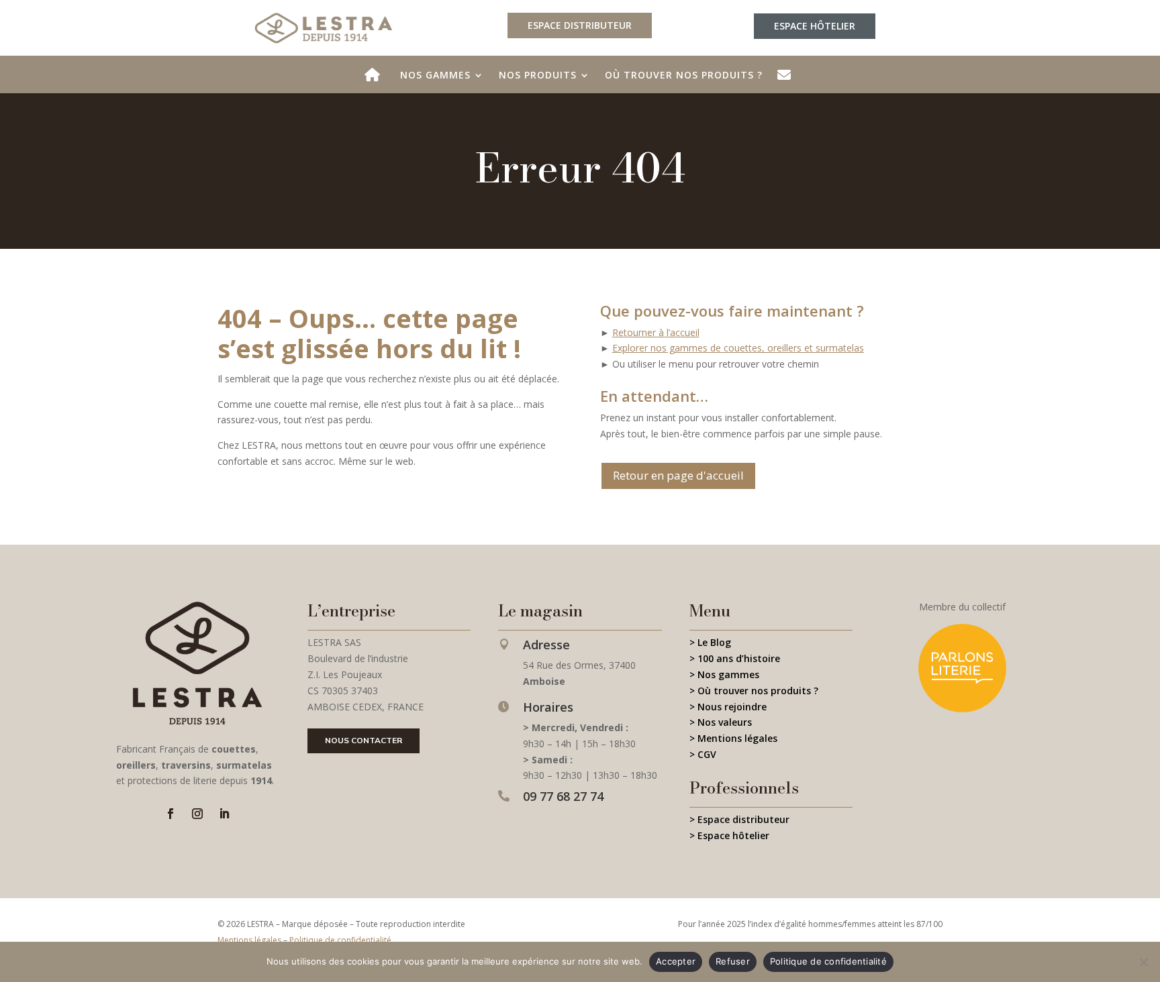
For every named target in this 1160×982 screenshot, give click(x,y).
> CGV (702, 754)
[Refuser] (1143, 962)
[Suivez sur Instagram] (197, 813)
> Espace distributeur (739, 819)
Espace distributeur (580, 25)
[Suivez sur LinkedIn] (224, 813)
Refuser (733, 961)
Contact (786, 80)
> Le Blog (710, 642)
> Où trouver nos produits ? (753, 690)
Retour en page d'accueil (678, 475)
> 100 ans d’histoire (734, 658)
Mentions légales (249, 940)
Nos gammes (435, 75)
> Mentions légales (733, 738)
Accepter (675, 961)
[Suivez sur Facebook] (170, 813)
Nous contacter (363, 740)
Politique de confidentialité (340, 940)
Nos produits (538, 75)
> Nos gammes (724, 674)
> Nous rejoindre (728, 706)
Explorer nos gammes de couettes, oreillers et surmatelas (738, 347)
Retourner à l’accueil (655, 332)
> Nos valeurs (720, 722)
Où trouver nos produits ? (684, 75)
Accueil (375, 80)
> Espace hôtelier (729, 835)
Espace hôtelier (814, 25)
